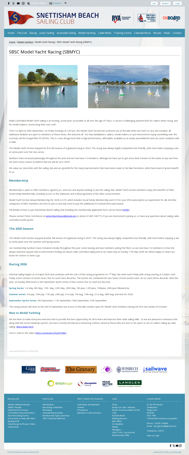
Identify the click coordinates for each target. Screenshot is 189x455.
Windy (115, 426)
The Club (22, 33)
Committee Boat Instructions (21, 412)
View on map (153, 435)
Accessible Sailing (66, 33)
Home (11, 33)
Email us (57, 3)
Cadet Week (104, 33)
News (167, 33)
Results (157, 33)
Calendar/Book (142, 33)
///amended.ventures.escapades (162, 418)
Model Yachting (87, 33)
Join (154, 3)
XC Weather (117, 424)
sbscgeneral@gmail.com (165, 426)
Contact (177, 33)
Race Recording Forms (18, 415)
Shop (114, 404)
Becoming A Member (52, 407)
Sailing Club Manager (173, 452)
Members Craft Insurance (89, 412)
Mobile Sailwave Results (19, 404)
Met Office (117, 421)
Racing (33, 33)
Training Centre (123, 33)
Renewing (47, 410)
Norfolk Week (118, 415)
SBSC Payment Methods (54, 418)
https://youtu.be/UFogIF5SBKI (50, 332)
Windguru (116, 429)
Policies (80, 407)
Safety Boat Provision (18, 410)
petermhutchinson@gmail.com (61, 216)
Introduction (48, 404)
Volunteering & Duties (53, 412)
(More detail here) (24, 326)
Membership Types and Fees (56, 415)
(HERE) (125, 209)
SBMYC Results (15, 407)
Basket (165, 3)
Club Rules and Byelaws (88, 404)
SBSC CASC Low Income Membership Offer (123, 434)
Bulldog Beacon (119, 418)
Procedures (82, 410)
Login (177, 3)
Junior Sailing (46, 33)
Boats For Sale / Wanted (123, 407)
